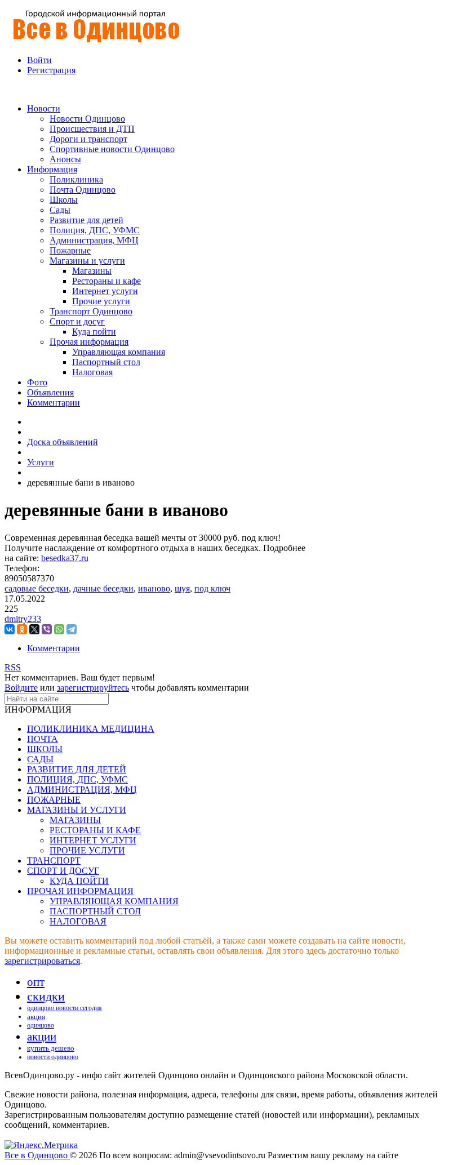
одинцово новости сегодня (64, 1008)
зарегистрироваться (42, 961)
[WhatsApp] (59, 629)
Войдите (21, 687)
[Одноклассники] (22, 629)
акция (36, 1016)
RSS (13, 667)
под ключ (212, 588)
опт (36, 982)
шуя (182, 588)
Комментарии (53, 648)
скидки (46, 996)
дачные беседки (103, 588)
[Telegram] (71, 629)
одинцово (40, 1025)
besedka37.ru (64, 558)
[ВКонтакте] (10, 629)
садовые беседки (37, 588)
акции (41, 1036)
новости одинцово (52, 1057)
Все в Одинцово (37, 1155)
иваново (154, 588)
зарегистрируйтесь (93, 687)
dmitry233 (23, 619)
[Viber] (47, 629)
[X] (34, 629)
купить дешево (50, 1048)
